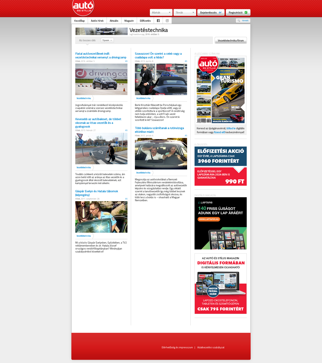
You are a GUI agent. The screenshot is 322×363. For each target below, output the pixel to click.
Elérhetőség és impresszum (177, 347)
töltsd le (231, 128)
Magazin (129, 21)
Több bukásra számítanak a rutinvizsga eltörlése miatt (159, 130)
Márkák (156, 12)
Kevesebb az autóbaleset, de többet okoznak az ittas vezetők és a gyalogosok (98, 123)
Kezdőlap (79, 21)
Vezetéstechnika (84, 98)
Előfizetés (145, 21)
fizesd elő (219, 132)
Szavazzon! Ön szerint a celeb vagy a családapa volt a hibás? (158, 55)
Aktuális (114, 21)
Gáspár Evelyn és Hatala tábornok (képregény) (96, 193)
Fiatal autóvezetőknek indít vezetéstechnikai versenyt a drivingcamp (100, 55)
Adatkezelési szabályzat (210, 347)
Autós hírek (97, 21)
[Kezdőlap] (83, 8)
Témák (179, 12)
